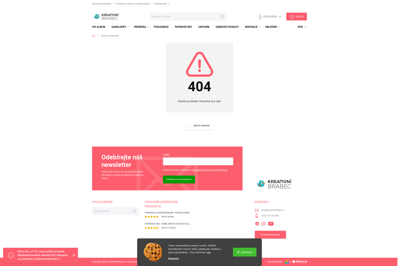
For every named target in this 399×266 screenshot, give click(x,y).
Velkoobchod (160, 3)
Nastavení (173, 258)
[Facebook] (257, 223)
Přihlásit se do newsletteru (179, 179)
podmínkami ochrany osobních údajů (210, 170)
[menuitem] (100, 27)
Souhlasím (246, 252)
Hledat (222, 16)
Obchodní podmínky (101, 3)
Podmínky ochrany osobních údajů (132, 3)
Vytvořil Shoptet (275, 261)
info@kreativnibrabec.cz (273, 210)
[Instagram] (263, 223)
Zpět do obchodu (201, 125)
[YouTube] (270, 223)
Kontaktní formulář (270, 234)
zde (209, 252)
